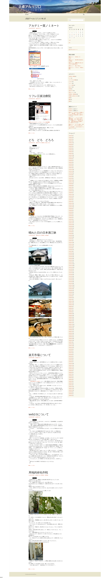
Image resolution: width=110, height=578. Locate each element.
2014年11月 (71, 205)
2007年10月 (71, 347)
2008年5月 (70, 335)
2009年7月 (70, 310)
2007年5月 (70, 356)
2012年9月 (70, 247)
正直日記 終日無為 (44, 235)
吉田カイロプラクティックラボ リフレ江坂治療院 (39, 122)
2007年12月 (71, 343)
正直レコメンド (71, 92)
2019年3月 (70, 149)
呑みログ (70, 87)
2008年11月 (71, 324)
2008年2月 (70, 340)
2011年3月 (70, 279)
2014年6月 (70, 212)
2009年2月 (70, 318)
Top (107, 575)
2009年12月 (71, 301)
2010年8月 (70, 292)
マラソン (70, 83)
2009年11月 (71, 302)
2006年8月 (70, 372)
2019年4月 (70, 148)
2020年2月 (70, 139)
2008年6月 (70, 333)
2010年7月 (70, 294)
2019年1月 (70, 153)
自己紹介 (27, 14)
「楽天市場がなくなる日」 (35, 381)
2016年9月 (70, 183)
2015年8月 (70, 197)
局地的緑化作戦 (38, 472)
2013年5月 (70, 233)
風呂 (69, 101)
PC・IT (70, 78)
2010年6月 (70, 295)
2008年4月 (70, 336)
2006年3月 (70, 381)
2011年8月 (70, 270)
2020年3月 (70, 137)
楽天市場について (40, 355)
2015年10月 (71, 196)
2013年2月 (70, 238)
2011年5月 (70, 276)
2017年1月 (70, 178)
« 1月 (69, 40)
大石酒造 (30, 246)
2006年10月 (71, 368)
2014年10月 (71, 206)
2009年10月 (71, 304)
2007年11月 (71, 345)
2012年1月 (70, 262)
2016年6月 (70, 189)
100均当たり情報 (72, 76)
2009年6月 (70, 311)
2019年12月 (71, 142)
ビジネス (70, 81)
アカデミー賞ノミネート (44, 25)
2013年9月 (70, 226)
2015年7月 (70, 199)
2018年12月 (71, 155)
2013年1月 (70, 240)
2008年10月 (71, 326)
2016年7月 (70, 187)
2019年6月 (70, 144)
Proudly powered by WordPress (30, 574)
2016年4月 (70, 192)
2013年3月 (70, 237)
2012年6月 (70, 253)
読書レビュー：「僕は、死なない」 (75, 65)
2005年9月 (70, 391)
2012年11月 (71, 244)
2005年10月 (71, 390)
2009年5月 (70, 313)
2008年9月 (70, 327)
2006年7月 (70, 374)
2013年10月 (71, 224)
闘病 (69, 99)
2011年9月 (70, 269)
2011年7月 (70, 272)
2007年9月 (70, 349)
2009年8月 (70, 308)
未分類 (70, 88)
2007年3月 (70, 359)
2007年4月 (70, 358)
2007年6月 (70, 354)
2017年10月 (71, 173)
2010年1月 (70, 299)
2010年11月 (71, 286)
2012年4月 (70, 256)
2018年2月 (70, 167)
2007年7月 (70, 352)
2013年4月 (70, 235)
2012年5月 (70, 254)
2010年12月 (71, 285)
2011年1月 (70, 283)
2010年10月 (71, 288)
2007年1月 (70, 363)
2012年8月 (70, 249)
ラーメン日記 (71, 85)
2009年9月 (70, 306)
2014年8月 (70, 210)
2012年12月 (71, 242)
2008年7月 (70, 331)
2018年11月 (71, 157)
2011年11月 (71, 265)
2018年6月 (70, 160)
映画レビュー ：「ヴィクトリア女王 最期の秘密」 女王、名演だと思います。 (76, 119)
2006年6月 (70, 375)
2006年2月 (70, 383)
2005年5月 (70, 395)
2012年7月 (70, 251)
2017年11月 (71, 171)
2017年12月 (71, 169)
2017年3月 (70, 174)
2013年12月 (71, 221)
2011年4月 (70, 278)
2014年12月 (71, 203)
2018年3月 (70, 165)
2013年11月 (71, 222)
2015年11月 (71, 194)
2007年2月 (70, 361)
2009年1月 (70, 320)
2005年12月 (71, 386)
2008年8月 (70, 329)
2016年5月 (70, 190)
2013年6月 (70, 231)
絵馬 (69, 97)
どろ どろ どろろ (41, 140)
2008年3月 (70, 338)
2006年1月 (70, 384)
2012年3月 (70, 258)
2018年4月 (70, 164)
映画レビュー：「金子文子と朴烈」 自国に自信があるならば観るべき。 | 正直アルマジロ (76, 121)
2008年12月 (71, 322)
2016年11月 (71, 181)
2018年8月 (70, 158)
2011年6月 (70, 274)
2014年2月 (70, 219)
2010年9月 (70, 290)
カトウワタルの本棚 (72, 79)
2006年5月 (70, 377)
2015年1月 (70, 201)
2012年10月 (71, 246)
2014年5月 (70, 213)
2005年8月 (70, 393)
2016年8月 (70, 185)
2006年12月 (71, 365)
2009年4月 (70, 315)
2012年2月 (70, 260)
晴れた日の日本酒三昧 (42, 232)
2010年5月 (70, 297)
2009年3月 (70, 317)
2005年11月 (71, 388)
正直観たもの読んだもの (45, 142)
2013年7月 (70, 229)
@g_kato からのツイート (73, 49)
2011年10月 (71, 267)
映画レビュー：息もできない (74, 112)
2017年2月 (70, 176)
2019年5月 (70, 146)
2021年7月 (70, 135)
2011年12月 (71, 263)
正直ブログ (39, 28)
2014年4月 (70, 215)
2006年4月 (70, 379)
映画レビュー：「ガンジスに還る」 (75, 124)
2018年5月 (70, 162)
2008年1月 (70, 342)
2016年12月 (71, 180)
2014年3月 (70, 217)
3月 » (69, 42)
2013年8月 (70, 228)
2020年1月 (70, 140)
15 (76, 34)
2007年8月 (70, 351)
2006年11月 (71, 367)
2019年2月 (70, 151)
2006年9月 (70, 370)
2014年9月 (70, 208)
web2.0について (39, 414)
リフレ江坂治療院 (40, 96)
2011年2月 (70, 281)
